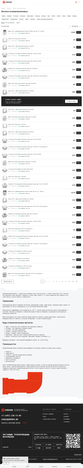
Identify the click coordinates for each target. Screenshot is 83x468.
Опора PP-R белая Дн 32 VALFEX (17, 176)
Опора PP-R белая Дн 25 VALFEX (17, 124)
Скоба (58, 16)
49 (73, 281)
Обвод (69, 16)
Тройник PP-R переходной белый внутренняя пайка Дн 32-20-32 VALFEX (28, 236)
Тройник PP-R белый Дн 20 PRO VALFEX (18, 258)
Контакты (66, 414)
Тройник (9, 16)
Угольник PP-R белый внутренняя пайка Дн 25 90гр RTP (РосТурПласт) (28, 146)
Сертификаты (67, 421)
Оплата (44, 416)
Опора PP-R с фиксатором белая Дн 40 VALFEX (21, 199)
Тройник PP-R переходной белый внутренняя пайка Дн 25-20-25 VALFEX (28, 184)
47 (65, 281)
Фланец (44, 16)
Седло (27, 19)
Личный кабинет (78, 454)
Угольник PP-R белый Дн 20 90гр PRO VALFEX (20, 169)
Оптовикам (66, 416)
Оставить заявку (71, 101)
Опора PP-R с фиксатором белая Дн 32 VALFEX (21, 91)
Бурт (49, 16)
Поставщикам (67, 419)
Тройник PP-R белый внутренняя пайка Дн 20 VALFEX (22, 68)
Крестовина (30, 16)
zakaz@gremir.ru (9, 419)
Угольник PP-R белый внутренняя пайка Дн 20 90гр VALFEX (24, 61)
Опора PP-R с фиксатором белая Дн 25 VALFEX (21, 46)
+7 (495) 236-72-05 (11, 415)
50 (76, 281)
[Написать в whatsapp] (27, 415)
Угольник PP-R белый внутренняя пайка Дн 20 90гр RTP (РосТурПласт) (28, 76)
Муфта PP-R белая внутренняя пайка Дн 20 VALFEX (22, 83)
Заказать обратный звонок (10, 423)
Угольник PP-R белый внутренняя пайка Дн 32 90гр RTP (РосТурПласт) (28, 243)
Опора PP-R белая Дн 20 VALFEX (17, 38)
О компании (67, 409)
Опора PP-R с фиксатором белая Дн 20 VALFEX (21, 109)
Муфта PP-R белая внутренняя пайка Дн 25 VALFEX (22, 117)
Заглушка (22, 16)
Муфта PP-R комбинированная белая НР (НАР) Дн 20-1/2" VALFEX (26, 31)
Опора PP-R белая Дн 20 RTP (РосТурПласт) (20, 228)
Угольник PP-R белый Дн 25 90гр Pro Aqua (20, 266)
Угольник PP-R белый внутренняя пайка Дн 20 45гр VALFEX (24, 139)
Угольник (15, 16)
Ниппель (33, 19)
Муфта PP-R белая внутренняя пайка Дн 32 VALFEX (22, 161)
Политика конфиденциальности (50, 459)
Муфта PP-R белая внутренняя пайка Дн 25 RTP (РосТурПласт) (25, 273)
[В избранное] (65, 32)
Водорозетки (5, 19)
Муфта (3, 16)
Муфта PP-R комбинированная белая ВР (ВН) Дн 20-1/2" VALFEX (26, 191)
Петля (53, 16)
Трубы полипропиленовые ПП (45, 19)
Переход (37, 16)
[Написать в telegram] (24, 415)
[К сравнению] (62, 32)
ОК (6, 463)
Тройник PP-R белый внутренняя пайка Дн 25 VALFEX (22, 214)
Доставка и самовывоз (48, 414)
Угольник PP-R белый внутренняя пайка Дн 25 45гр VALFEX (24, 154)
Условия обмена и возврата (49, 419)
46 (62, 281)
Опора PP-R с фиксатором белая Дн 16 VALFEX (21, 132)
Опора (63, 16)
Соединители (14, 19)
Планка (21, 19)
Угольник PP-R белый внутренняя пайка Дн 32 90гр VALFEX (24, 221)
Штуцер (74, 16)
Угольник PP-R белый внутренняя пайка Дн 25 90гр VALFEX (24, 53)
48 (69, 281)
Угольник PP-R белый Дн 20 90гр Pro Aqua (20, 251)
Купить (78, 32)
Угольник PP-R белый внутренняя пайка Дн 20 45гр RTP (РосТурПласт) (28, 206)
